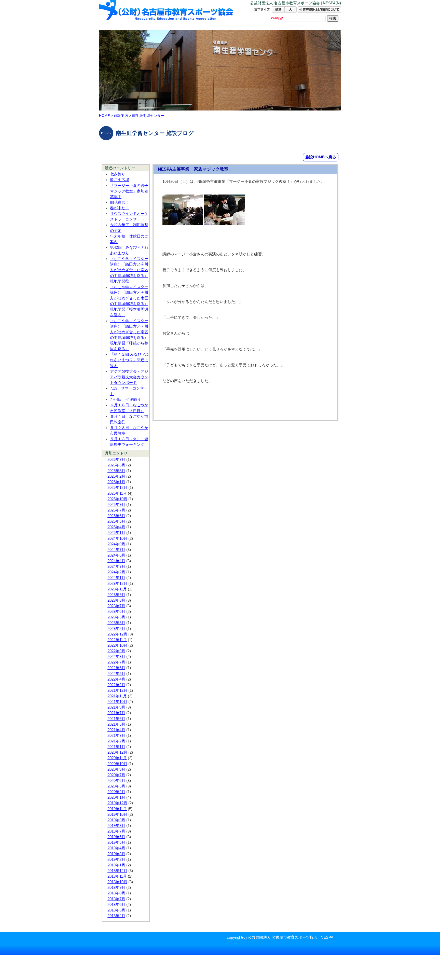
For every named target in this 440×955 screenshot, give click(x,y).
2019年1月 (116, 865)
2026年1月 (116, 482)
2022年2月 (116, 685)
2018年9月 (116, 887)
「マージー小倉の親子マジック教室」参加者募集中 (129, 191)
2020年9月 (116, 769)
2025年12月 (117, 488)
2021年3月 (116, 735)
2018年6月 (116, 905)
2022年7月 (116, 662)
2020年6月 (116, 781)
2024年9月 (116, 544)
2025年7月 (116, 510)
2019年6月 (116, 837)
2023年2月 (116, 629)
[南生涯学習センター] (166, 14)
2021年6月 (116, 719)
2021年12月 (117, 690)
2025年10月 (117, 499)
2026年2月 (116, 476)
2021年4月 (116, 730)
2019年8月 (116, 826)
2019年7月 (116, 831)
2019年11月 (117, 809)
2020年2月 (116, 792)
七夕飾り (117, 174)
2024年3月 (116, 566)
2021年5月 (116, 724)
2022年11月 (117, 640)
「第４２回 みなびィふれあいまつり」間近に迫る (129, 360)
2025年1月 (116, 533)
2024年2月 (116, 572)
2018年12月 (117, 871)
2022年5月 (116, 674)
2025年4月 (116, 527)
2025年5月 (116, 521)
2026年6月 (116, 465)
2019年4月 (116, 848)
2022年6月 (116, 668)
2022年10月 (117, 645)
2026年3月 (116, 471)
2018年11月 (117, 876)
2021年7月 (116, 713)
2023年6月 (116, 612)
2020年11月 (117, 758)
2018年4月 (116, 916)
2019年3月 (116, 854)
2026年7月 (116, 460)
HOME (104, 116)
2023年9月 (116, 595)
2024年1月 (116, 578)
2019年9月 (116, 820)
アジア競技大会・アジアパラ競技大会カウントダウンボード (129, 377)
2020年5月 (116, 786)
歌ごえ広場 (119, 180)
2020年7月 (116, 775)
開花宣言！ (119, 202)
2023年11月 (117, 589)
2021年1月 (116, 747)
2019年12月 (117, 803)
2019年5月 (116, 842)
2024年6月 (116, 555)
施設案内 (121, 116)
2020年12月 (117, 752)
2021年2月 (116, 741)
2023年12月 (117, 584)
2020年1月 (116, 797)
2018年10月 (117, 882)
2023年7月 (116, 606)
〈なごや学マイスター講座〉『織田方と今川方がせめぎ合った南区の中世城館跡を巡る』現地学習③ (129, 270)
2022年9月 (116, 651)
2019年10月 (117, 814)
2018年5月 (116, 910)
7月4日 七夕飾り (125, 399)
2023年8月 (116, 600)
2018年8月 (116, 893)
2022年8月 (116, 657)
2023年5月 (116, 617)
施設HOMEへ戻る (320, 157)
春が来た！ (119, 208)
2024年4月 (116, 561)
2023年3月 (116, 623)
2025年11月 (117, 493)
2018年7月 (116, 899)
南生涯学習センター (148, 116)
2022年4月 (116, 679)
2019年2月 (116, 859)
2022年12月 (117, 634)
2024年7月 (116, 550)
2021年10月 (117, 702)
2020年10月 (117, 764)
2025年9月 (116, 505)
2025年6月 (116, 516)
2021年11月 (117, 696)
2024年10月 (117, 538)
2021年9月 (116, 707)
